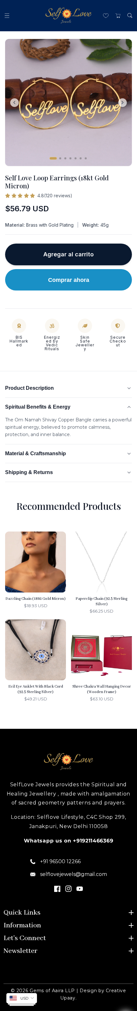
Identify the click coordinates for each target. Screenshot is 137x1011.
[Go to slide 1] (53, 158)
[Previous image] (14, 102)
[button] (7, 15)
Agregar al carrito (68, 254)
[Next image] (122, 102)
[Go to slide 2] (60, 158)
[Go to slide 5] (75, 158)
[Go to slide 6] (80, 158)
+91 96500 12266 (60, 861)
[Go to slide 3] (65, 158)
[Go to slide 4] (70, 158)
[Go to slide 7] (85, 158)
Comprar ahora (68, 280)
